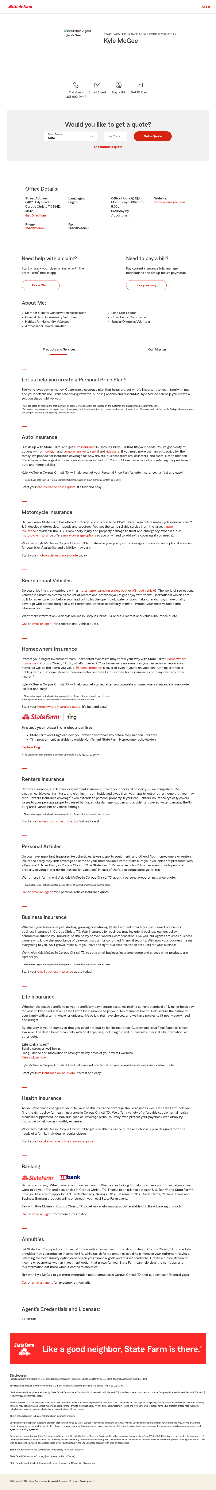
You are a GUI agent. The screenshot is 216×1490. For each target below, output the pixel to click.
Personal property (89, 667)
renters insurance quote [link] (54, 821)
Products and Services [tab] (59, 349)
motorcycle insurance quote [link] (57, 555)
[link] (97, 90)
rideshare (112, 451)
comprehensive (74, 451)
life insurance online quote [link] (56, 1073)
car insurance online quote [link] (56, 487)
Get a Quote (153, 136)
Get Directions (35, 215)
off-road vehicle (143, 590)
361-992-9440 (35, 228)
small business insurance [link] (55, 971)
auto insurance (84, 447)
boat (124, 590)
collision (50, 451)
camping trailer (108, 590)
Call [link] (24, 623)
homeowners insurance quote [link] (58, 706)
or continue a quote (108, 147)
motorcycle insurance (37, 535)
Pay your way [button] (146, 285)
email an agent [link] (42, 623)
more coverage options (79, 535)
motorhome (87, 590)
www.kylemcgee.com (169, 202)
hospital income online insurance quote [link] (65, 1141)
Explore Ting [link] (31, 747)
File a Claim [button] (40, 285)
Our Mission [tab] (157, 349)
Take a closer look (34, 1057)
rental (94, 451)
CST (135, 198)
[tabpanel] (108, 208)
